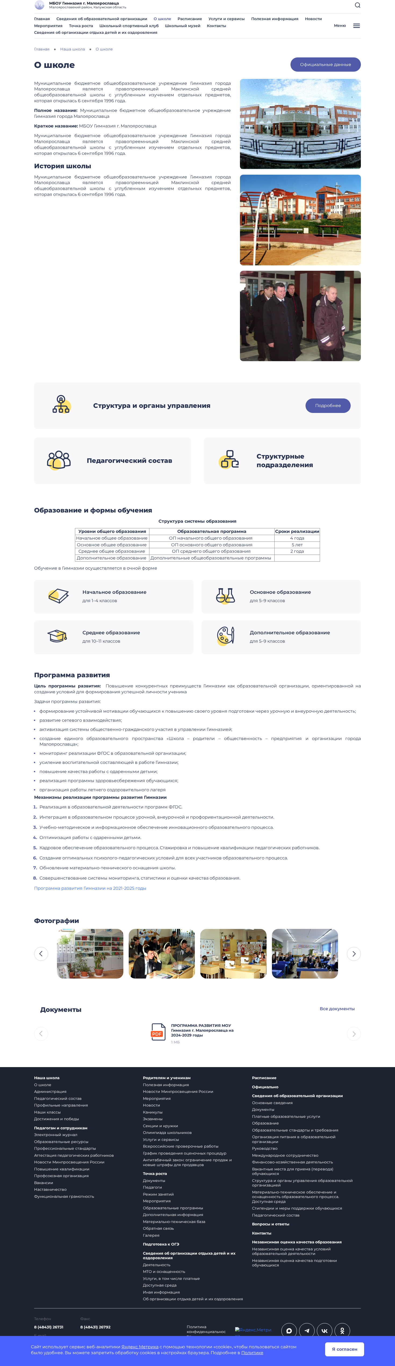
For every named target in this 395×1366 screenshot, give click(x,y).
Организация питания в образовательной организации (294, 1139)
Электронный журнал (55, 1134)
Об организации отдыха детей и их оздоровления (193, 1299)
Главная (42, 18)
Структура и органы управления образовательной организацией (302, 1183)
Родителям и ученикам (167, 1078)
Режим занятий (158, 1194)
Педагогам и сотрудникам (60, 1128)
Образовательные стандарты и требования (295, 1130)
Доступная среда (160, 1285)
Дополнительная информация (173, 1214)
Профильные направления (61, 1105)
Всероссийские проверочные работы (180, 1146)
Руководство (265, 1148)
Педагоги (152, 1187)
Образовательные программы (173, 1208)
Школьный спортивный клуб (129, 25)
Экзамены (153, 1118)
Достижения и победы (56, 1118)
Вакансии (43, 1182)
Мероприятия (48, 25)
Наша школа (46, 1078)
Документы (154, 1180)
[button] (357, 5)
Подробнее (328, 405)
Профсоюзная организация (61, 1175)
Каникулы (153, 1112)
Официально (265, 1087)
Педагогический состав (58, 1098)
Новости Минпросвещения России (69, 1162)
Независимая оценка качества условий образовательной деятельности (291, 1251)
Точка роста (81, 25)
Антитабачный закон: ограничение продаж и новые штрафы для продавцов (187, 1162)
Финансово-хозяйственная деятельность (292, 1162)
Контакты (216, 25)
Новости (313, 18)
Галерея (151, 1235)
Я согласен (344, 1349)
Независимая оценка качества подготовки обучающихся (294, 1263)
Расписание (190, 18)
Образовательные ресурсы (61, 1141)
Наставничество (50, 1189)
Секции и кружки (160, 1125)
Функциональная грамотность (64, 1196)
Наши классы (47, 1112)
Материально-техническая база (174, 1221)
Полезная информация (275, 18)
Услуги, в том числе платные (171, 1278)
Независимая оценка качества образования (297, 1242)
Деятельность (156, 1264)
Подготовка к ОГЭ (161, 1244)
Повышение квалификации (61, 1169)
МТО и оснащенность (164, 1271)
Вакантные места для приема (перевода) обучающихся (292, 1171)
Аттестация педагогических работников (74, 1155)
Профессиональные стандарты (65, 1148)
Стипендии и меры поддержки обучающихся (297, 1208)
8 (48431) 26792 (95, 1327)
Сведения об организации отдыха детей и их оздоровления (95, 32)
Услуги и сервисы (227, 18)
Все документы (337, 1008)
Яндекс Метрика (140, 1346)
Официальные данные (325, 64)
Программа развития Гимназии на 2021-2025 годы (90, 888)
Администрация (50, 1091)
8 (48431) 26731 (48, 1327)
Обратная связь (158, 1228)
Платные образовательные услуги (286, 1116)
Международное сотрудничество (285, 1155)
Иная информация (161, 1292)
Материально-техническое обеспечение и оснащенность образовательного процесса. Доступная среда (295, 1197)
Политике (252, 1352)
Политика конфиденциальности (206, 1332)
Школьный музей (182, 25)
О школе (162, 18)
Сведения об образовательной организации (101, 18)
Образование (265, 1123)
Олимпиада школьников (167, 1132)
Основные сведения (272, 1102)
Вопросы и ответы (270, 1224)
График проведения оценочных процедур (185, 1153)
